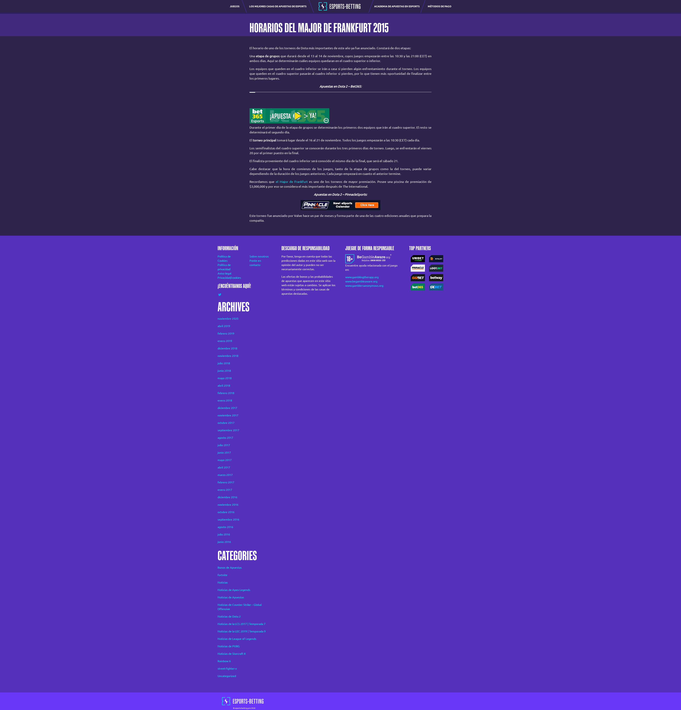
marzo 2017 (225, 474)
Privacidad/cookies (229, 277)
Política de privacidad (224, 267)
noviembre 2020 (228, 318)
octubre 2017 (226, 422)
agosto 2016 (225, 527)
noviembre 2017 (228, 415)
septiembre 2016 (228, 519)
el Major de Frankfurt (292, 181)
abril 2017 (224, 467)
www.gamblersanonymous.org (364, 285)
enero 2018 (225, 400)
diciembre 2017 (227, 407)
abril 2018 (224, 385)
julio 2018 (224, 363)
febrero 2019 (226, 333)
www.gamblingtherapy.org (362, 277)
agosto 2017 (225, 437)
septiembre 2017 (228, 430)
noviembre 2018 (228, 355)
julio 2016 (224, 534)
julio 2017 (224, 445)
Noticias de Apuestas (231, 597)
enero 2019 (225, 341)
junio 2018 (224, 370)
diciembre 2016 (227, 497)
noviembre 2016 (228, 504)
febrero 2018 (226, 393)
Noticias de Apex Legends (234, 589)
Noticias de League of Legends (237, 638)
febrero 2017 (226, 482)
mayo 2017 (225, 460)
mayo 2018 (225, 378)
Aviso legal (224, 273)
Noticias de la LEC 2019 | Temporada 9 (242, 631)
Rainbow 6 (224, 661)
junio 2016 (224, 541)
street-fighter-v (227, 668)
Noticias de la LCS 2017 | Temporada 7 (241, 623)
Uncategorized (227, 676)
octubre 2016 (226, 512)
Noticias (223, 582)
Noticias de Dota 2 (229, 616)
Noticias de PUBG (229, 646)
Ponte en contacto (255, 262)
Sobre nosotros (259, 256)
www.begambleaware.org (361, 281)
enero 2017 (225, 489)
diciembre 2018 (227, 348)
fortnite (222, 575)
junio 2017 (224, 452)
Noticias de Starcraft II (231, 653)
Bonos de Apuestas (230, 567)
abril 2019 (224, 326)
